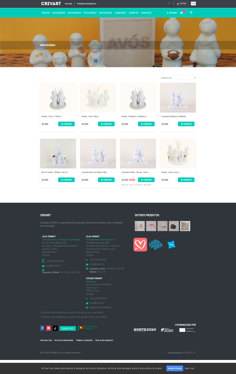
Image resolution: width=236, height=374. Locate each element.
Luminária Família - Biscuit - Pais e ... (135, 172)
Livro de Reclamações (104, 340)
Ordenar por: (166, 78)
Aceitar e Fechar (175, 368)
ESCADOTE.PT (189, 352)
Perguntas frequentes (86, 4)
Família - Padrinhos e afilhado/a (133, 116)
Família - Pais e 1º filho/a (51, 116)
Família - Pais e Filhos (90, 116)
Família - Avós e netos (170, 172)
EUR (193, 4)
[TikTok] (55, 328)
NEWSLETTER (68, 328)
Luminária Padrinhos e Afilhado (173, 116)
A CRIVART (172, 13)
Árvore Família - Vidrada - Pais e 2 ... (55, 172)
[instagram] (48, 328)
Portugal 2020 (46, 340)
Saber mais (189, 368)
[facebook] (42, 328)
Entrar (182, 3)
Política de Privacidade (63, 340)
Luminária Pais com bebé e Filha (94, 172)
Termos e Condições (84, 340)
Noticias (68, 4)
